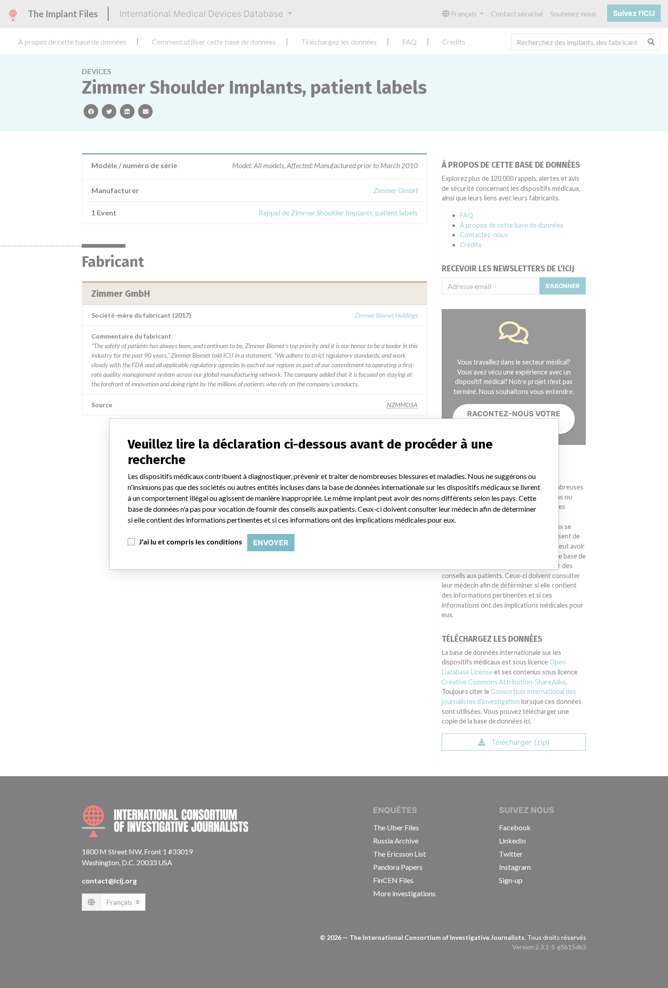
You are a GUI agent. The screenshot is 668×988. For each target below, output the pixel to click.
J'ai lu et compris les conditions (190, 541)
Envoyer (271, 542)
